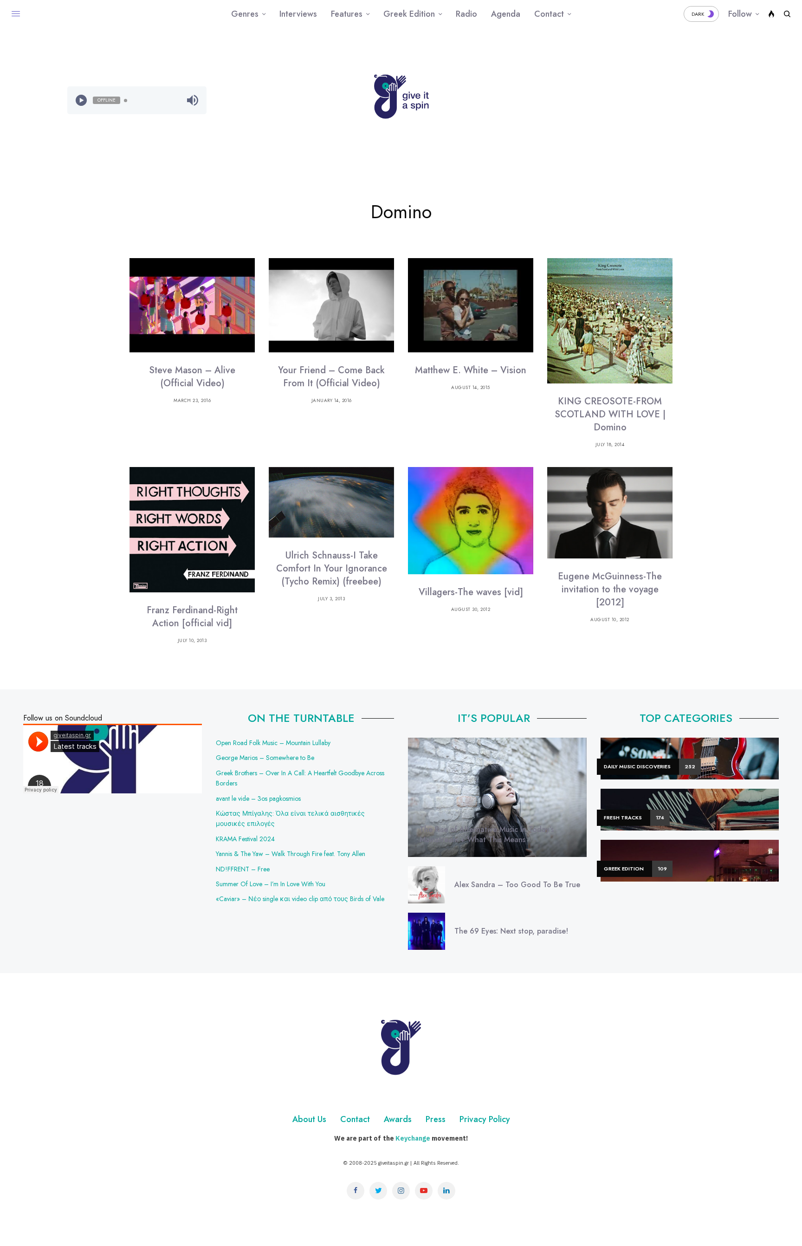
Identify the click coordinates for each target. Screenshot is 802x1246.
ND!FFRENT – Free (243, 869)
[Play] (81, 100)
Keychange (412, 1138)
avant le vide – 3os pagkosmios (258, 798)
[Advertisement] (665, 100)
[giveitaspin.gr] (401, 96)
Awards (398, 1119)
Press (436, 1119)
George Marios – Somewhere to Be (265, 757)
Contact (355, 1119)
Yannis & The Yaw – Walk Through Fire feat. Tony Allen (290, 853)
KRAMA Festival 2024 (245, 839)
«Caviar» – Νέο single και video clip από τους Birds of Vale (300, 898)
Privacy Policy (484, 1119)
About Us (309, 1119)
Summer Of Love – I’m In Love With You (270, 884)
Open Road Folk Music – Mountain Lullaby (273, 742)
